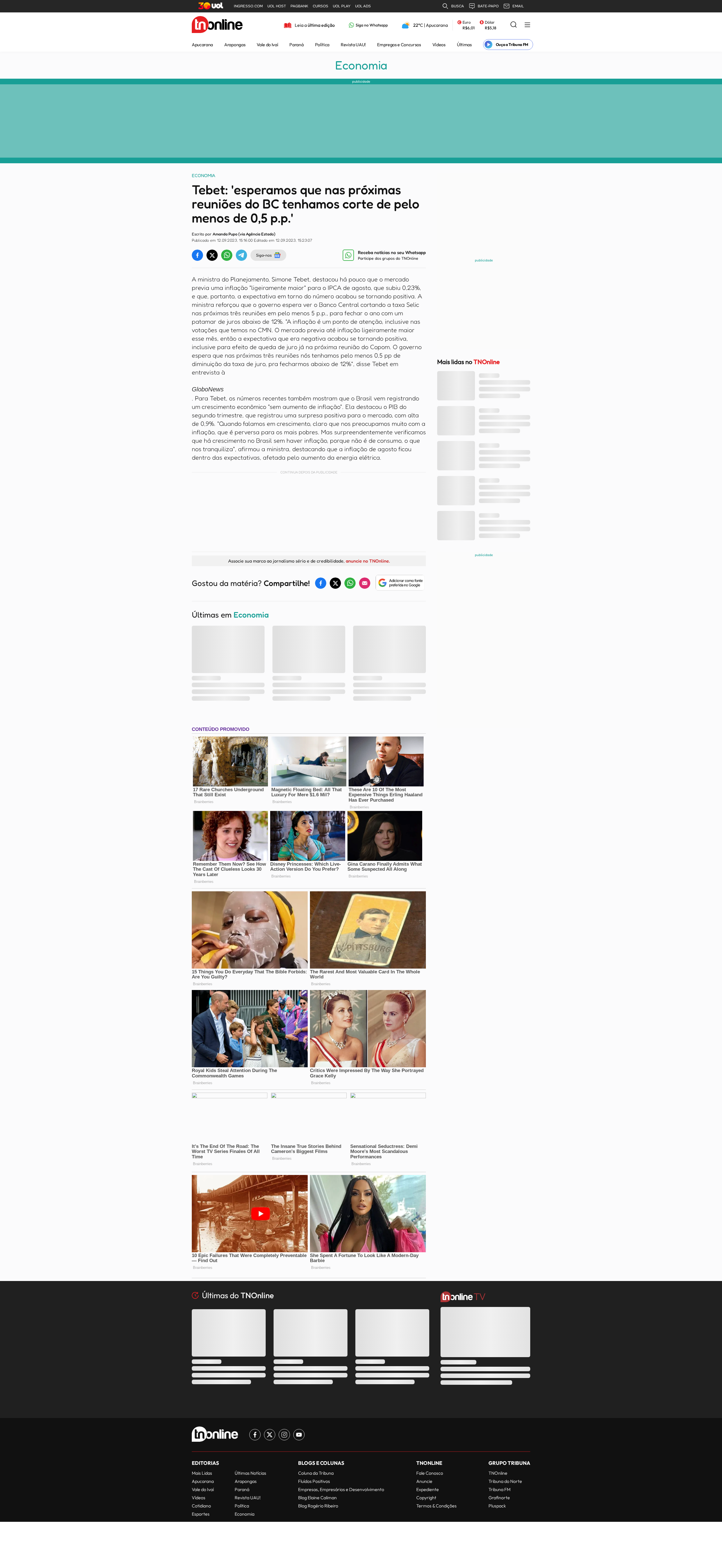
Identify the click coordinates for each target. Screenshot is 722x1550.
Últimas (464, 44)
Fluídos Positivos (314, 1481)
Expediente (427, 1489)
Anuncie (424, 1481)
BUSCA (457, 6)
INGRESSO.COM (248, 6)
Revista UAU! (353, 44)
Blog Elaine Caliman (317, 1497)
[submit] (513, 24)
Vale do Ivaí (267, 44)
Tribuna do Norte (505, 1481)
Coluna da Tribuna (316, 1473)
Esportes (201, 1514)
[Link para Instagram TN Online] (284, 1434)
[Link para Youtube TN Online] (299, 1434)
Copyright (426, 1497)
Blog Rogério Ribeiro (318, 1506)
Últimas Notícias (250, 1473)
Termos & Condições (436, 1506)
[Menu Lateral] (527, 25)
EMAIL (518, 6)
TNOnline (497, 1473)
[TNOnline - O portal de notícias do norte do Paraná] (217, 25)
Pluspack (497, 1506)
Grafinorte (499, 1497)
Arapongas (234, 44)
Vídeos (439, 44)
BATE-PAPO (488, 6)
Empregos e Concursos (399, 44)
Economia (361, 65)
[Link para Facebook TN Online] (255, 1434)
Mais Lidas (202, 1473)
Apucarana (202, 44)
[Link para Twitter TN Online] (269, 1434)
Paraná (296, 44)
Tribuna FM (499, 1489)
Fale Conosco (429, 1473)
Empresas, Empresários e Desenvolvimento (341, 1489)
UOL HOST (276, 6)
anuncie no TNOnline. (368, 561)
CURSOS (320, 6)
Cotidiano (201, 1506)
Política (322, 44)
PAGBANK (299, 6)
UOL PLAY (342, 6)
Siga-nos (264, 255)
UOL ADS (363, 6)
